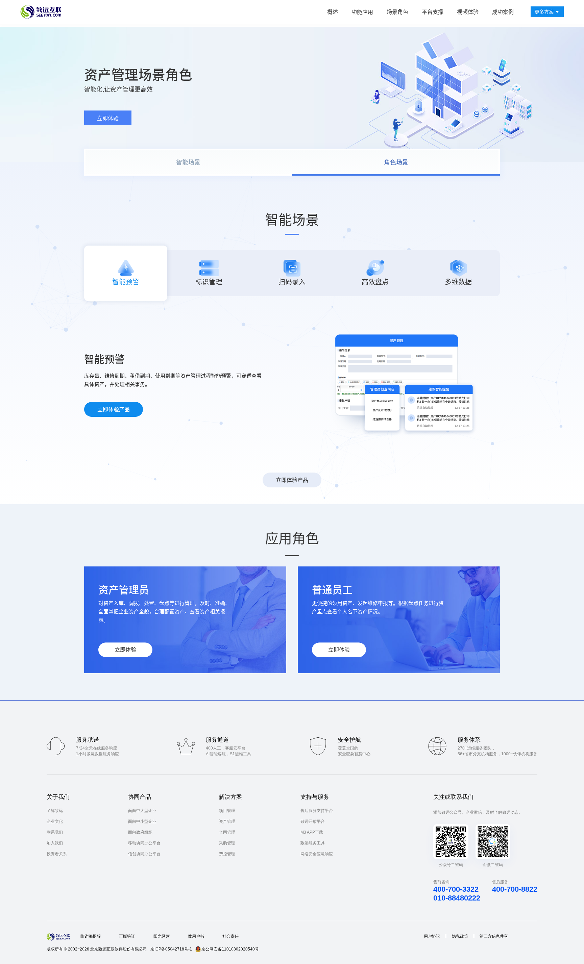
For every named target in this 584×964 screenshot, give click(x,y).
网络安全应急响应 (316, 854)
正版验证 (127, 936)
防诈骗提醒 (90, 936)
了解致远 (55, 810)
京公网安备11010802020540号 (230, 949)
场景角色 (397, 12)
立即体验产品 (113, 409)
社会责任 (230, 936)
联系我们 (55, 832)
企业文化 (55, 821)
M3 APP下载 (311, 832)
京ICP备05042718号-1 (171, 949)
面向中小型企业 (142, 821)
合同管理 (227, 832)
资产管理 (227, 821)
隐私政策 (460, 936)
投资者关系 (57, 854)
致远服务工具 (312, 843)
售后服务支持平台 (316, 810)
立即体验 (108, 118)
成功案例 (503, 12)
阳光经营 (161, 936)
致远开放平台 (312, 821)
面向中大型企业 (142, 810)
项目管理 (227, 810)
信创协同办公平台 (144, 854)
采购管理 (227, 843)
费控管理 (227, 854)
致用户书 (196, 936)
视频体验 (468, 12)
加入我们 (55, 843)
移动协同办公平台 (144, 843)
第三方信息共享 (494, 936)
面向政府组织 (140, 832)
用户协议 (432, 936)
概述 (332, 12)
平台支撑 (432, 12)
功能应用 (362, 12)
